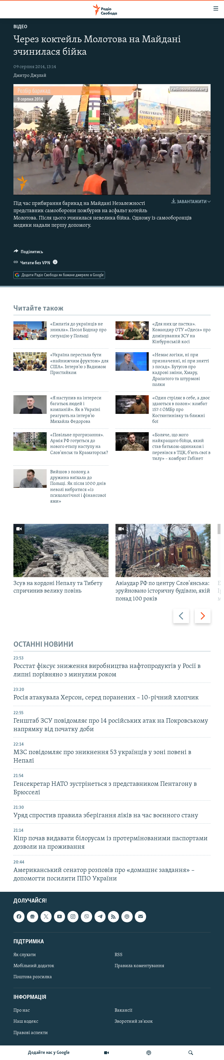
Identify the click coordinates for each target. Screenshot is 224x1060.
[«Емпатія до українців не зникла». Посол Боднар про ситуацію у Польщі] (30, 330)
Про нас (21, 1010)
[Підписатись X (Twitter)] (46, 916)
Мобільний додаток (33, 966)
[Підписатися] (140, 916)
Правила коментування (139, 966)
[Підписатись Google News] (32, 916)
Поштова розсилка (32, 977)
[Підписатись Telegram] (100, 916)
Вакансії (123, 1010)
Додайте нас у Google (49, 1052)
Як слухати (24, 955)
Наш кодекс (25, 1022)
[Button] (28, 253)
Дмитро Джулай (29, 75)
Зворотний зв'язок (134, 1022)
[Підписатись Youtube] (59, 916)
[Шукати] (191, 1052)
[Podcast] (126, 916)
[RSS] (113, 916)
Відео (20, 27)
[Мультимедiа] (106, 1052)
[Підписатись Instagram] (72, 916)
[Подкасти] (149, 1052)
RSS (119, 955)
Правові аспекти (30, 1033)
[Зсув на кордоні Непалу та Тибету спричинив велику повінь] (60, 550)
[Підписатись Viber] (86, 916)
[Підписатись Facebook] (18, 916)
